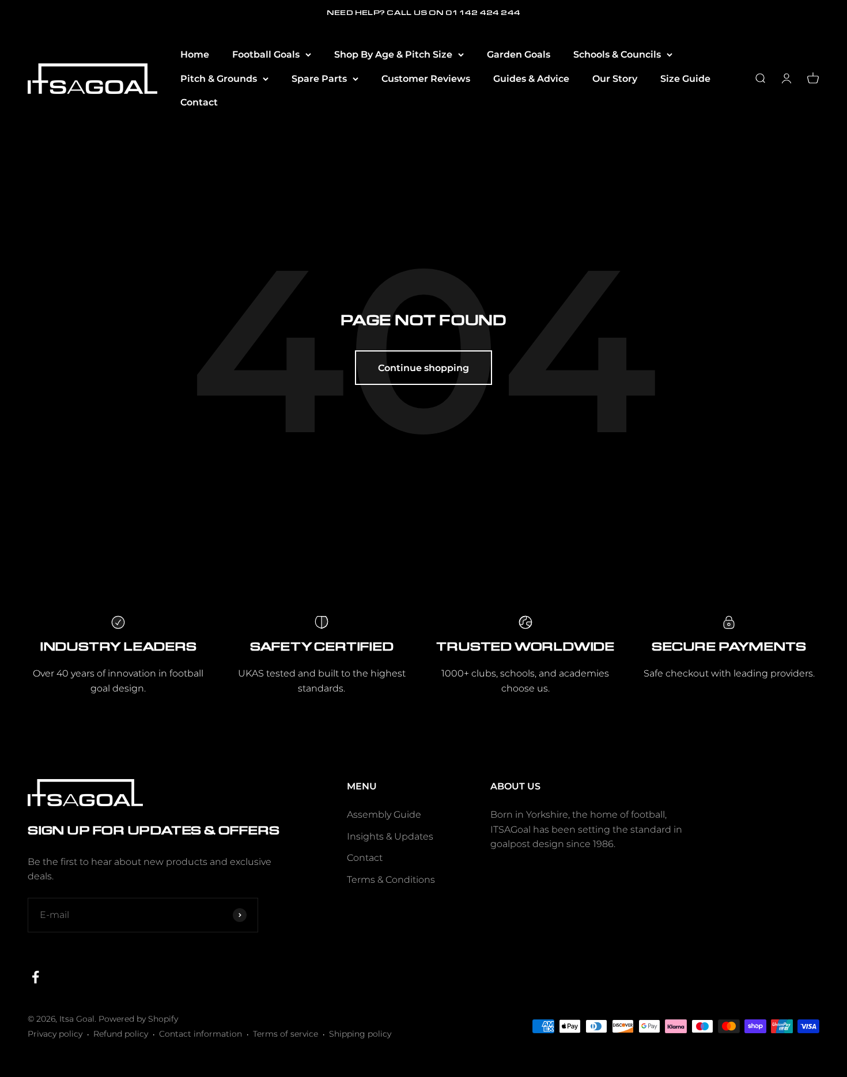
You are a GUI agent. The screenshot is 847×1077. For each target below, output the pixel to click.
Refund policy (120, 1034)
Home (194, 54)
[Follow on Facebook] (35, 977)
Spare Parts (319, 78)
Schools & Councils (617, 54)
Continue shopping (423, 367)
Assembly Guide (384, 814)
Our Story (614, 78)
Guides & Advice (531, 78)
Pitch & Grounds (218, 78)
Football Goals (266, 54)
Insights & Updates (390, 836)
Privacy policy (55, 1034)
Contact (199, 102)
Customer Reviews (425, 78)
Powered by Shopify (138, 1019)
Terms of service (285, 1034)
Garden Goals (518, 54)
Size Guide (685, 78)
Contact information (200, 1034)
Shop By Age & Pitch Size (393, 54)
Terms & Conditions (391, 879)
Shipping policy (360, 1034)
